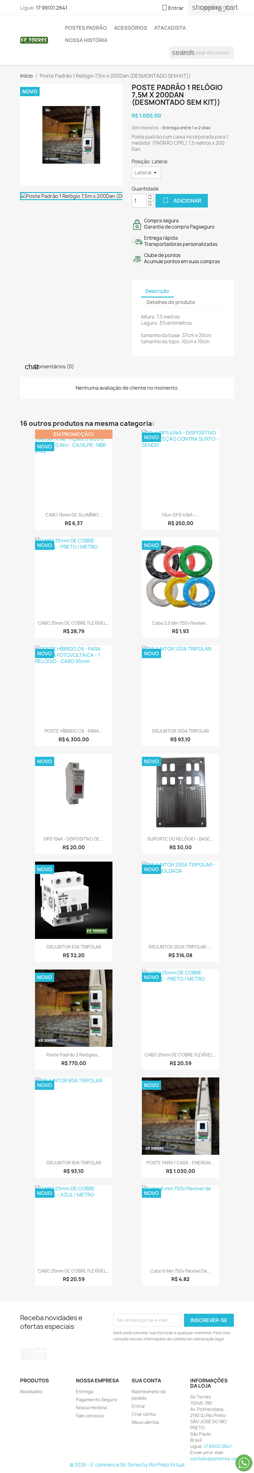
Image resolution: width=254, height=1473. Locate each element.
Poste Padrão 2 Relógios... (73, 1055)
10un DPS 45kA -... (180, 515)
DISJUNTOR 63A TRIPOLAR (73, 947)
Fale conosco (90, 1416)
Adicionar (182, 200)
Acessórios (130, 27)
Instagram (40, 1354)
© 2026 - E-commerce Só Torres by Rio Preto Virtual (127, 1465)
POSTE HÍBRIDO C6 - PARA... (74, 731)
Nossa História (86, 40)
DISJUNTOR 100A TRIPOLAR (180, 731)
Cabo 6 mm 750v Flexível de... (180, 1271)
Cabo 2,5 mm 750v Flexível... (180, 623)
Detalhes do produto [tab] (171, 302)
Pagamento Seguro (96, 1399)
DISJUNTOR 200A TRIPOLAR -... (180, 947)
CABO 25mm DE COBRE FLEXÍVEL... (181, 1055)
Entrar (138, 1406)
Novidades (31, 1391)
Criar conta (143, 1414)
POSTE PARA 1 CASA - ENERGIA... (180, 1163)
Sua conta (146, 1380)
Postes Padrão (86, 27)
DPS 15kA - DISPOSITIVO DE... (73, 839)
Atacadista (170, 27)
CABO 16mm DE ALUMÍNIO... (73, 515)
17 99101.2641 (52, 7)
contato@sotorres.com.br (218, 1459)
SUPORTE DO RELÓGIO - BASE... (180, 839)
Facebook (27, 1354)
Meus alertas (145, 1422)
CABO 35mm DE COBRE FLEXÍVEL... (74, 623)
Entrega (84, 1391)
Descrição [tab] (157, 291)
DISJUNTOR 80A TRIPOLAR (73, 1163)
